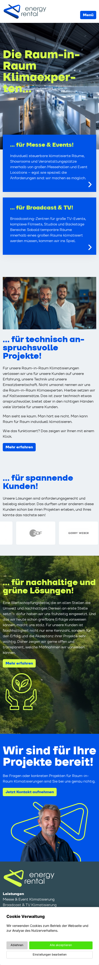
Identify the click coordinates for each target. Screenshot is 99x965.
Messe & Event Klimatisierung (29, 899)
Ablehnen (17, 945)
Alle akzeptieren (61, 945)
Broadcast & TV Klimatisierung (30, 904)
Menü (88, 14)
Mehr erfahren (19, 447)
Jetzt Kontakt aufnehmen (30, 791)
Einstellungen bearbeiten (50, 954)
